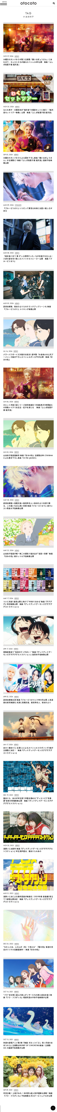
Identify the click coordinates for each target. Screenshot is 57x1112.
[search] (54, 3)
